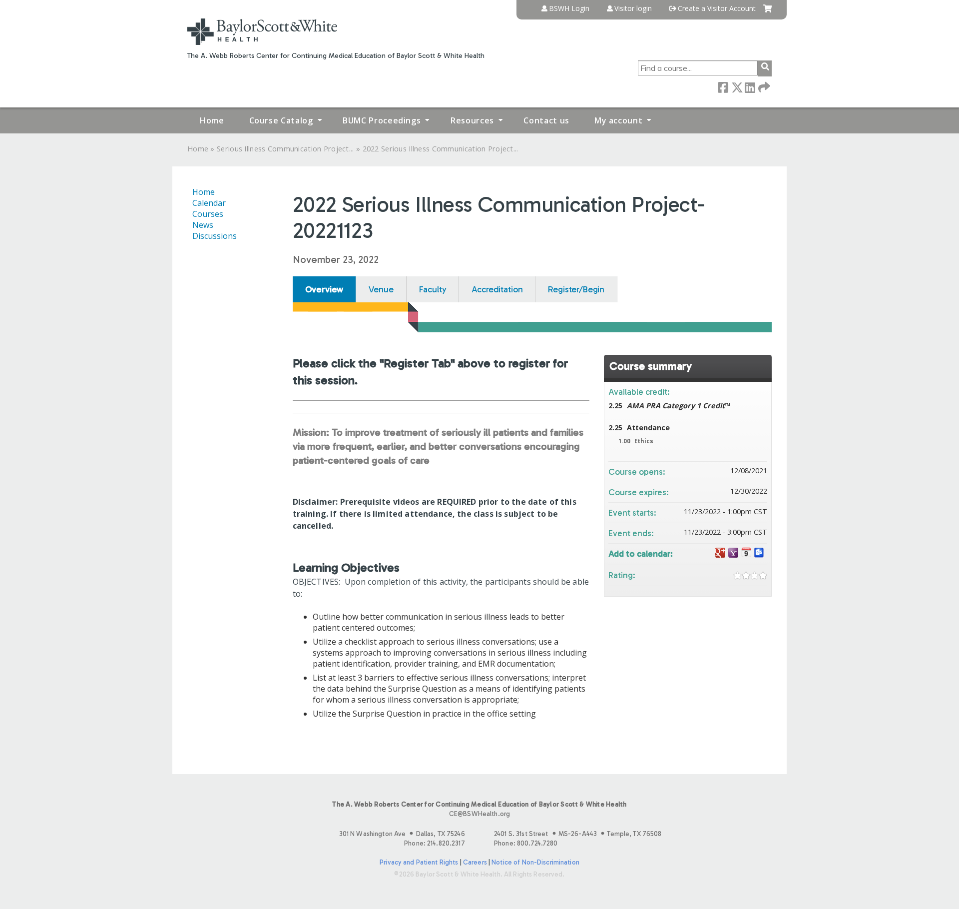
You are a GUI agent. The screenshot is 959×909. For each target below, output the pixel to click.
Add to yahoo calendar (733, 553)
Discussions (214, 235)
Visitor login (633, 8)
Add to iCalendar (746, 552)
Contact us (546, 120)
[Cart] (767, 12)
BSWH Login (569, 8)
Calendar (209, 202)
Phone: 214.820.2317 (434, 843)
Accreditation (497, 289)
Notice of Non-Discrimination (535, 862)
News (202, 224)
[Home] (262, 31)
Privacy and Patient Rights (419, 862)
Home (212, 120)
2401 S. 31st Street (577, 834)
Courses (207, 213)
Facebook (723, 86)
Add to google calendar (720, 553)
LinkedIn (750, 86)
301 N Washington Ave (402, 834)
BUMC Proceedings (382, 120)
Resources (472, 120)
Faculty (433, 289)
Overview (324, 289)
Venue (381, 289)
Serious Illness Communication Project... (285, 148)
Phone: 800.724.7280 (525, 843)
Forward (763, 86)
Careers (475, 862)
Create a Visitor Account (717, 8)
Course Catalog (281, 120)
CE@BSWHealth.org (479, 814)
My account (618, 120)
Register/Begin (576, 289)
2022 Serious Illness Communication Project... (440, 148)
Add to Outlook (759, 553)
